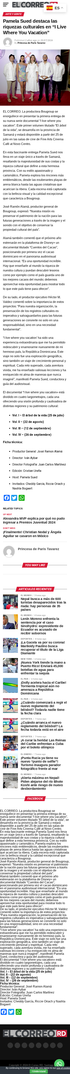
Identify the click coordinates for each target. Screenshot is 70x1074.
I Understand (39, 1071)
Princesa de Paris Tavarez (31, 43)
